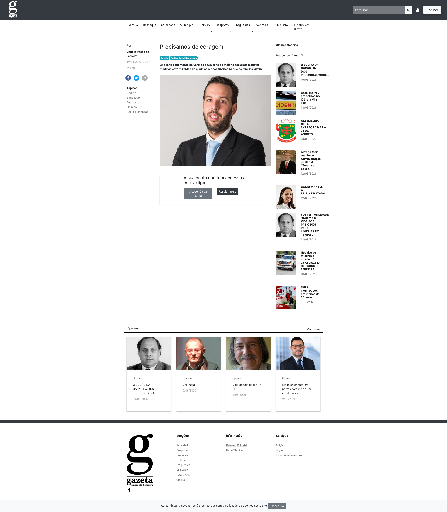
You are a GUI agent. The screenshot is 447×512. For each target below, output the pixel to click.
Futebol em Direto (302, 27)
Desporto (222, 25)
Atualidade (168, 25)
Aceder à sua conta (198, 193)
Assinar (432, 10)
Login (279, 450)
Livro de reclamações (289, 455)
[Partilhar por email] (145, 78)
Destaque (149, 25)
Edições (281, 445)
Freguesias (242, 25)
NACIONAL (282, 25)
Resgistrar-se (227, 191)
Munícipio (186, 25)
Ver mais (262, 25)
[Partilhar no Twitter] (136, 78)
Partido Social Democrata (184, 58)
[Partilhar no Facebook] (128, 77)
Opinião (204, 25)
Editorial (132, 25)
